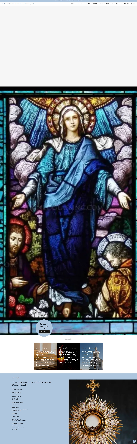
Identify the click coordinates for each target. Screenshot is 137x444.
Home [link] (72, 3)
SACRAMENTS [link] (95, 3)
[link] (35, 3)
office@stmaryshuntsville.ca (20, 420)
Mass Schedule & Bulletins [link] (82, 3)
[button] (124, 3)
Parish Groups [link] (115, 3)
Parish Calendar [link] (104, 3)
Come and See (44, 331)
